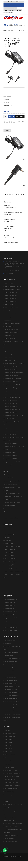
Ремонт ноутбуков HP (10, 298)
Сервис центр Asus (9, 549)
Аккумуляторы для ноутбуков (12, 785)
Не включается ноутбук (10, 841)
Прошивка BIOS (8, 351)
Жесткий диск (8, 228)
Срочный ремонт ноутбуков (12, 289)
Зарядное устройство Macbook (12, 652)
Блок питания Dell (9, 674)
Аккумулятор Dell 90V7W (11, 381)
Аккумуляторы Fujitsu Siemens (12, 618)
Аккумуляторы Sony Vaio (11, 627)
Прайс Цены (7, 320)
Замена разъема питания (11, 348)
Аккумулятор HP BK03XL (10, 406)
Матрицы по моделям (10, 207)
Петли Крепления (9, 226)
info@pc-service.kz (10, 10)
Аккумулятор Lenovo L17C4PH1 (12, 378)
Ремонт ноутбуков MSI (10, 304)
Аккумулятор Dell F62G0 (10, 412)
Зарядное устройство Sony (11, 705)
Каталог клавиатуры (9, 791)
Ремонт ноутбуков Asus (10, 295)
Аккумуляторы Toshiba (10, 630)
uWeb (10, 858)
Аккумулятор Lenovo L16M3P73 (12, 431)
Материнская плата (10, 219)
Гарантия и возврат (9, 534)
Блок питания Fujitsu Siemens (12, 686)
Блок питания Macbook (10, 661)
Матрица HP (7, 745)
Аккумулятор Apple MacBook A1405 (13, 372)
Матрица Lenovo (8, 751)
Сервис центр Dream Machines (12, 546)
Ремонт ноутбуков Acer (10, 292)
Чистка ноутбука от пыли (11, 329)
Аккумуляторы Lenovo (10, 621)
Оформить (16, 25)
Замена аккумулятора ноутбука (12, 286)
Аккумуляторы (8, 214)
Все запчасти (7, 540)
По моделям (7, 643)
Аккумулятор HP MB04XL (11, 459)
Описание (7, 130)
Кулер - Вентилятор (9, 224)
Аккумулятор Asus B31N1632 (12, 409)
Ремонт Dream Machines (11, 314)
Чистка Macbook (8, 478)
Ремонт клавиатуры (9, 360)
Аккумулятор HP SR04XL (10, 452)
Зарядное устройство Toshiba (12, 708)
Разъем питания (9, 233)
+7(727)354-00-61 (10, 1)
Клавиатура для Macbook (11, 788)
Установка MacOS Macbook (11, 484)
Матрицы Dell (8, 748)
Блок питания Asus (9, 664)
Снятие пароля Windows (11, 518)
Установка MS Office (9, 505)
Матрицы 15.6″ (8, 764)
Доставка (6, 528)
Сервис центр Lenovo (10, 558)
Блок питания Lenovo (10, 677)
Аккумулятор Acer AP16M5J (11, 375)
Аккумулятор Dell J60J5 (10, 391)
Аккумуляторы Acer (9, 602)
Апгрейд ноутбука (9, 838)
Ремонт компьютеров (10, 512)
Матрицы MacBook (9, 736)
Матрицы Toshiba (9, 761)
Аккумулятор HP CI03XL (10, 443)
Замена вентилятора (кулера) (12, 323)
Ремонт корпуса (8, 357)
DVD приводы (8, 221)
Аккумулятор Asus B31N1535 (12, 397)
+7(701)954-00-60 (18, 1)
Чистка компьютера (9, 515)
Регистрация (9, 12)
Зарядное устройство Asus (11, 695)
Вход (20, 10)
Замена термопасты (9, 335)
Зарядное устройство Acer (11, 692)
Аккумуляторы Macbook (10, 611)
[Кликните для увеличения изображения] (14, 62)
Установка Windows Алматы (12, 502)
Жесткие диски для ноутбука (12, 773)
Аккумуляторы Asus (9, 605)
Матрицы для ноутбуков (11, 782)
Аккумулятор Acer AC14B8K (11, 394)
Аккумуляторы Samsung (10, 624)
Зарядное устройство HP (11, 698)
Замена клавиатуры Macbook (12, 493)
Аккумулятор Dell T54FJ (10, 388)
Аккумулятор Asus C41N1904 (12, 428)
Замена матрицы (9, 326)
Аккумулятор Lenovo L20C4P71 (12, 462)
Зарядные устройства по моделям (13, 212)
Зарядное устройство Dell (11, 711)
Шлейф (7, 235)
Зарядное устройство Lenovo (12, 701)
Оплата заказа (8, 531)
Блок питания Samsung (10, 683)
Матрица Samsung (9, 754)
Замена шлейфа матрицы (11, 332)
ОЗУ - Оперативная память (11, 240)
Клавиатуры (8, 217)
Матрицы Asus (8, 739)
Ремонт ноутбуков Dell (10, 301)
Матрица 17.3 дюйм (9, 767)
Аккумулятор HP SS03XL (10, 369)
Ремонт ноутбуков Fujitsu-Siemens (13, 571)
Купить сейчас (19, 116)
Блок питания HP (9, 671)
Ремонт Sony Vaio (8, 317)
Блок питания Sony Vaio (10, 680)
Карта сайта (7, 537)
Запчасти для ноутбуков (11, 770)
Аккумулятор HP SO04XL (10, 400)
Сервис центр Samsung (10, 568)
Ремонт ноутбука (9, 283)
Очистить (22, 25)
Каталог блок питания (10, 640)
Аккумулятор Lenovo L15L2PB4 (12, 385)
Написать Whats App (11, 8)
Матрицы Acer (8, 742)
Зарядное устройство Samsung (12, 714)
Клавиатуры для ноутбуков (11, 776)
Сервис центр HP (9, 552)
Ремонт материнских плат (11, 354)
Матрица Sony (8, 758)
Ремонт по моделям (10, 230)
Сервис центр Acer (9, 543)
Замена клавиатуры (9, 338)
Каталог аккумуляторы (10, 599)
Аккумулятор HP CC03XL (10, 403)
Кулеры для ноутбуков (10, 779)
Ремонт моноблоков (9, 508)
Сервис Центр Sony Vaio (10, 561)
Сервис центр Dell (9, 555)
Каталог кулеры (8, 795)
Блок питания (8, 210)
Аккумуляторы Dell (9, 608)
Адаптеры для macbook (10, 689)
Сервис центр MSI (9, 565)
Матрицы (7, 205)
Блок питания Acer (9, 655)
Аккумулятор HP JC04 (10, 434)
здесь (21, 858)
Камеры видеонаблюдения (11, 237)
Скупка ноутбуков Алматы (11, 835)
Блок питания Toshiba (10, 668)
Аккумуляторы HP (9, 615)
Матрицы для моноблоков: (11, 242)
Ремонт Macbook (8, 311)
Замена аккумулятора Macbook (12, 481)
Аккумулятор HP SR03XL (10, 455)
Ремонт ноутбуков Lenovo (11, 307)
